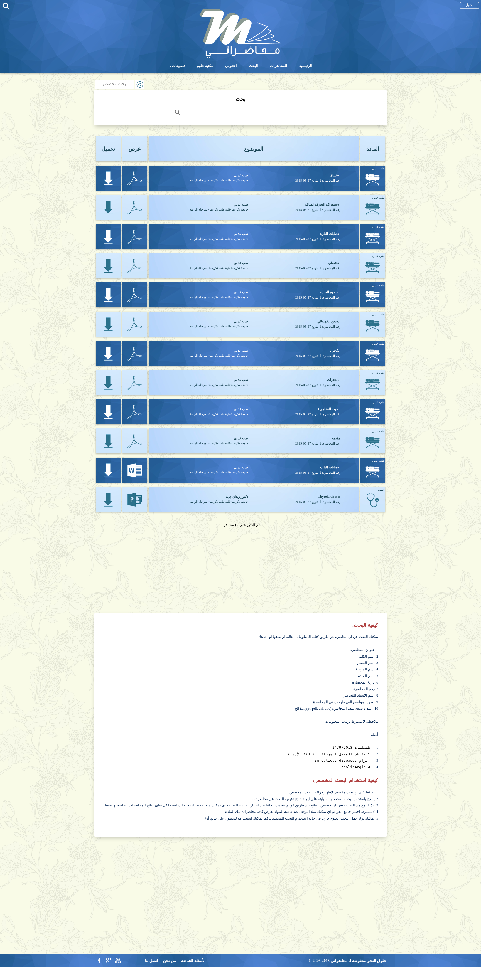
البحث (253, 66)
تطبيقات (178, 66)
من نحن (169, 961)
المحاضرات (278, 66)
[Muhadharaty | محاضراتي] (240, 57)
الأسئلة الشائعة (193, 961)
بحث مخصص (114, 84)
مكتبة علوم (205, 66)
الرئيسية (305, 66)
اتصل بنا (151, 961)
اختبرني (231, 66)
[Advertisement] (240, 567)
